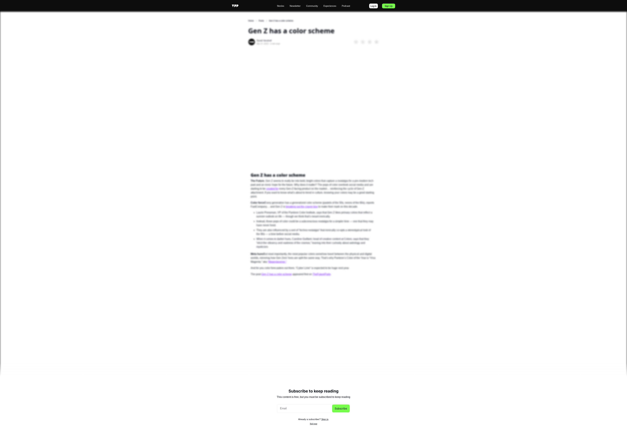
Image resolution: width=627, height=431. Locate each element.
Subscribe (341, 408)
